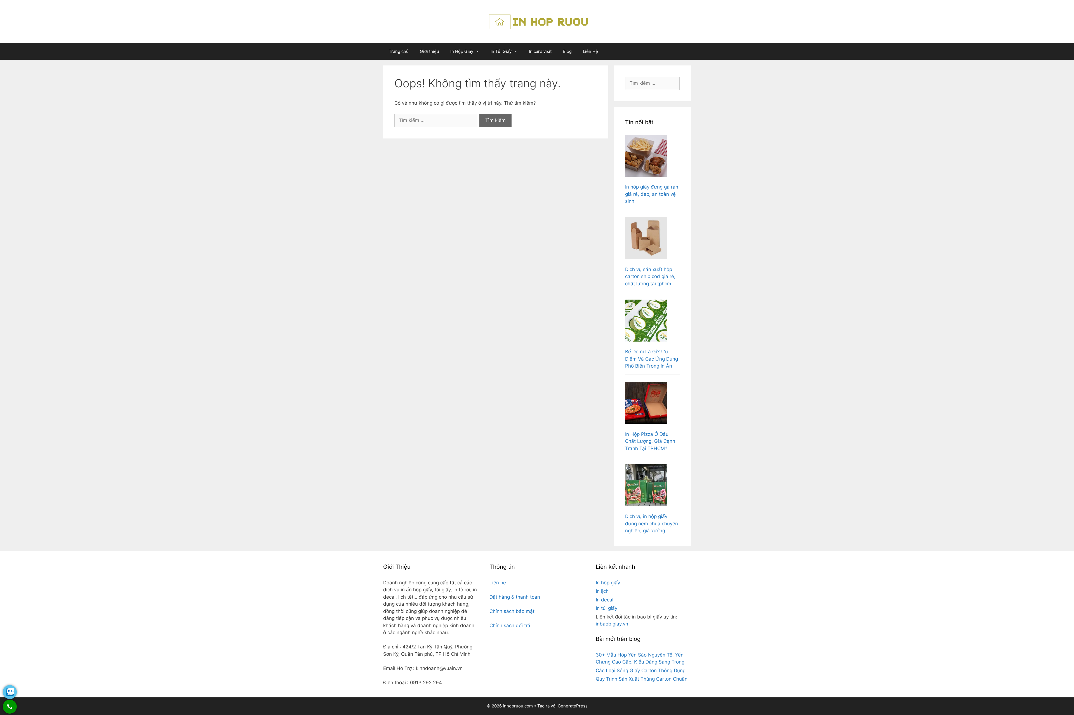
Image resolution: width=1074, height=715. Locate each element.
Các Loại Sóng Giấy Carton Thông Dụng (641, 670)
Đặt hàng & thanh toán (514, 597)
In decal (604, 600)
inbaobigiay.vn (612, 624)
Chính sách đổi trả (509, 625)
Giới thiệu (429, 51)
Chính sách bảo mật (511, 611)
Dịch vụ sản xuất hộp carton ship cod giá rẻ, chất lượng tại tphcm (650, 276)
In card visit (540, 51)
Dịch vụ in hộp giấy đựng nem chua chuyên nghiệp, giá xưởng (651, 523)
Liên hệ (497, 582)
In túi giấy (606, 608)
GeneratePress (573, 706)
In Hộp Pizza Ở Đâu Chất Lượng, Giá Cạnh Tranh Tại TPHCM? (650, 441)
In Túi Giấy (501, 51)
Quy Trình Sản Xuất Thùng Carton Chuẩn (641, 679)
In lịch (602, 591)
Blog (567, 51)
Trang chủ (399, 51)
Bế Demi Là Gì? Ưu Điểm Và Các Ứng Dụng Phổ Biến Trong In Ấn (651, 359)
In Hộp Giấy (461, 51)
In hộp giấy (608, 582)
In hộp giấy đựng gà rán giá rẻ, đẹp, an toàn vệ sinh (651, 194)
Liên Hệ (590, 51)
